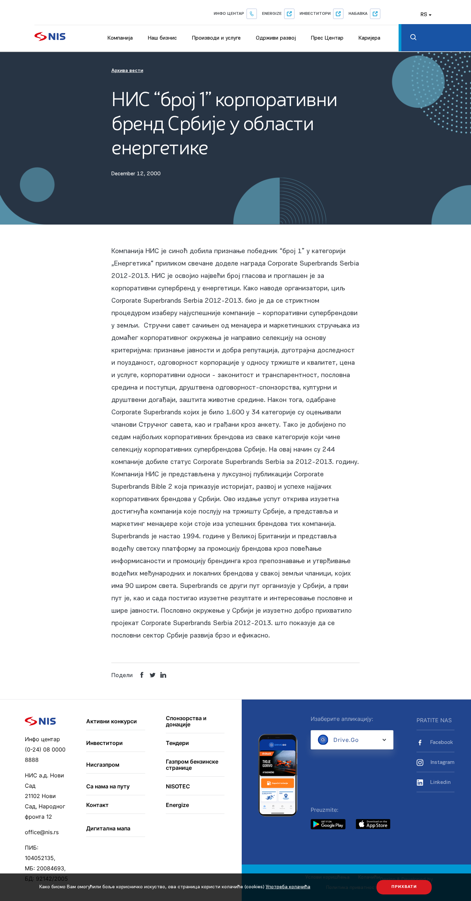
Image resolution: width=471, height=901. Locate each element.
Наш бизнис (162, 38)
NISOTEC (178, 787)
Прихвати (404, 887)
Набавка (358, 14)
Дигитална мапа (108, 829)
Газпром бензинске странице (192, 765)
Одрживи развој (276, 38)
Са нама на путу (108, 787)
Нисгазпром (102, 765)
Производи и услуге (216, 38)
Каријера (369, 38)
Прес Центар (327, 38)
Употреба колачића (288, 887)
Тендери (177, 743)
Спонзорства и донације (186, 721)
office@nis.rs (42, 832)
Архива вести (127, 70)
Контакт (97, 805)
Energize (272, 14)
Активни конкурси (111, 721)
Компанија (120, 38)
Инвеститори (315, 14)
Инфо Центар (229, 14)
